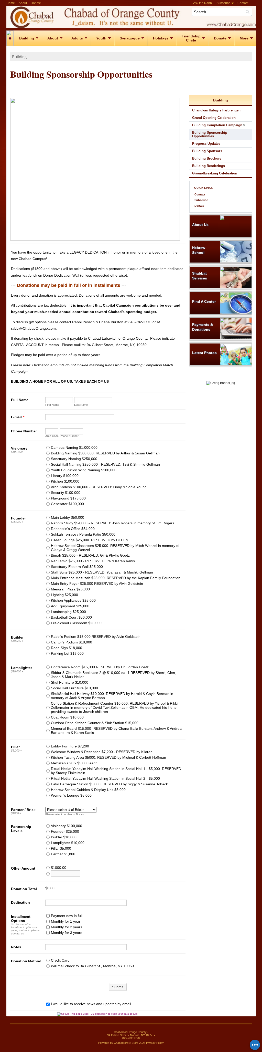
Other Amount (23, 868)
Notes (16, 947)
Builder (17, 637)
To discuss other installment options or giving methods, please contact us (25, 929)
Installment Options (20, 918)
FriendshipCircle (191, 38)
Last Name (81, 404)
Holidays (160, 38)
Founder (18, 518)
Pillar (15, 747)
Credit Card (60, 960)
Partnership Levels (21, 829)
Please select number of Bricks (64, 814)
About (23, 3)
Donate (36, 3)
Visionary (19, 448)
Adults (77, 38)
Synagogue (130, 38)
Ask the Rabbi (203, 3)
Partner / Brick (23, 810)
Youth (101, 38)
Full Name (19, 400)
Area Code (52, 436)
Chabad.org (121, 1042)
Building (26, 38)
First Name (52, 404)
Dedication (20, 902)
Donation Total (24, 889)
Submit (117, 987)
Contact (242, 3)
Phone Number (24, 431)
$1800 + (16, 813)
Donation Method (26, 961)
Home (10, 3)
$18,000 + (17, 640)
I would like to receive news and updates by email (91, 1004)
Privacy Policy (155, 1042)
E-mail (17, 417)
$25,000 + (17, 521)
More (244, 38)
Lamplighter (21, 668)
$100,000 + (18, 451)
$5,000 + (16, 750)
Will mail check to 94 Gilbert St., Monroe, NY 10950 (92, 966)
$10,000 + (17, 671)
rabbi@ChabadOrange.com (33, 328)
